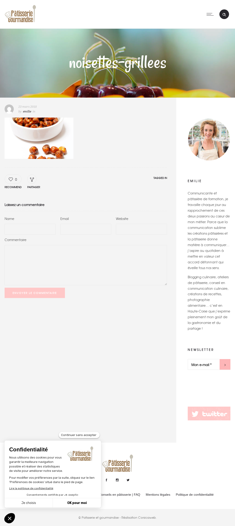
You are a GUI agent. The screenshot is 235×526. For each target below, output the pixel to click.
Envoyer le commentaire (35, 293)
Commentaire (15, 239)
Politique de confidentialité (195, 494)
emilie (27, 111)
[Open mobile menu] (211, 14)
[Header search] (224, 14)
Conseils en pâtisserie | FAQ (119, 494)
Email (64, 218)
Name (9, 218)
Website (122, 218)
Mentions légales (158, 494)
